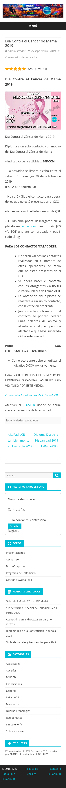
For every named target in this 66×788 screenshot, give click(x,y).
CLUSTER (29, 405)
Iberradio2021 (36, 754)
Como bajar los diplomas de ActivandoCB (31, 395)
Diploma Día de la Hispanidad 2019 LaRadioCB (46, 440)
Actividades (17, 420)
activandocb (29, 226)
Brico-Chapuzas (15, 566)
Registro (13, 530)
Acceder (15, 526)
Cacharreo (12, 559)
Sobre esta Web (15, 731)
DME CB (11, 677)
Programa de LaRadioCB (21, 573)
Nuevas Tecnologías (18, 711)
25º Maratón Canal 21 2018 (17, 751)
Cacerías (11, 670)
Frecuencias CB (38, 751)
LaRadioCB (31, 420)
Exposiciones (14, 684)
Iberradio (24, 754)
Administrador (16, 51)
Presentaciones (15, 552)
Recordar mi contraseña (29, 520)
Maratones (12, 704)
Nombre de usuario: (22, 499)
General (11, 691)
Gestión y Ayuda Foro (19, 579)
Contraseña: (16, 509)
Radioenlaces (14, 717)
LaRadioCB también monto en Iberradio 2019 (20, 440)
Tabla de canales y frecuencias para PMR (31, 642)
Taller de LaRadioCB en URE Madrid (28, 601)
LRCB (45, 754)
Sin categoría (14, 724)
